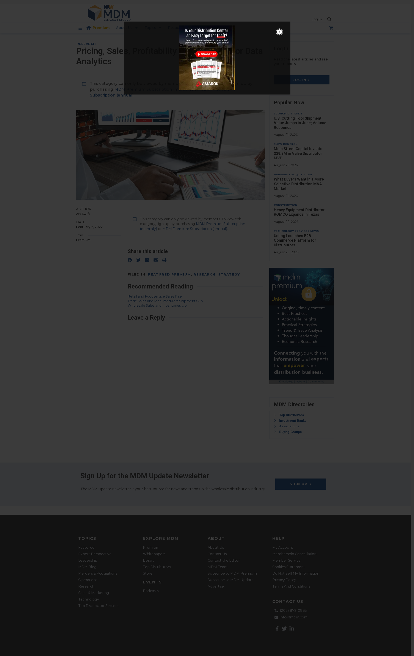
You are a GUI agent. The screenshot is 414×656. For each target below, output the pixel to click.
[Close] (279, 32)
